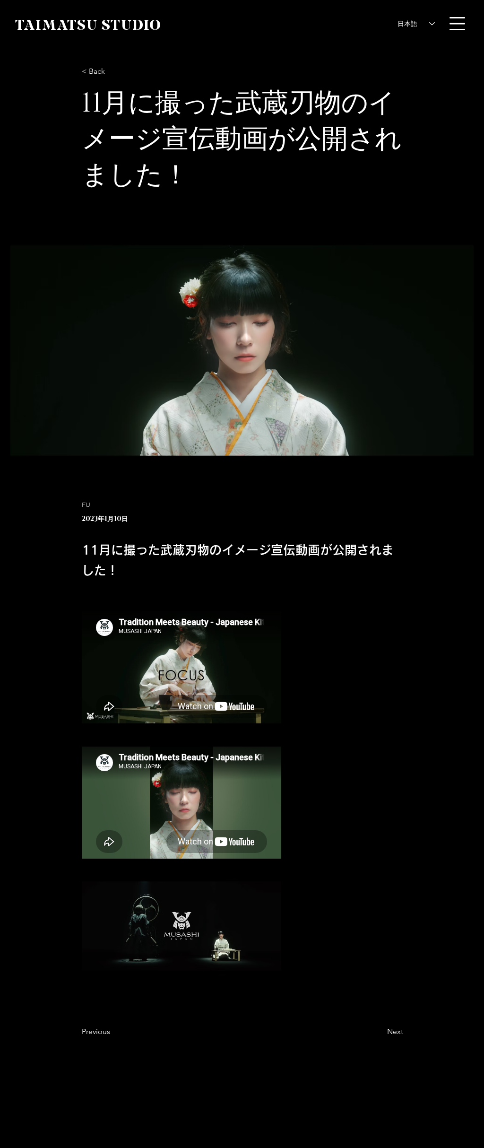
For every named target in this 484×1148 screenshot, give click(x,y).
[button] (457, 23)
